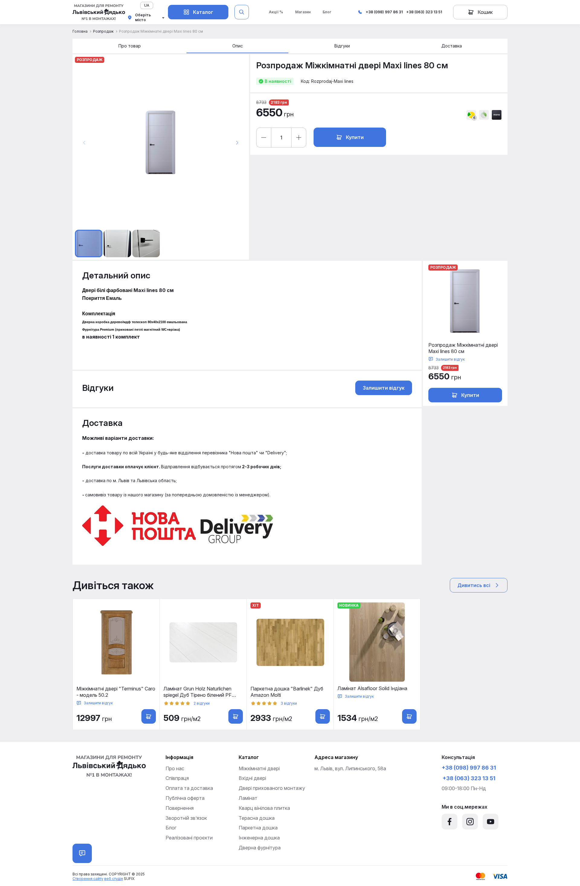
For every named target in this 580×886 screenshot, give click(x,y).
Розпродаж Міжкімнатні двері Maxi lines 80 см (463, 348)
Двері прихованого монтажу (272, 788)
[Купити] (235, 716)
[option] (160, 143)
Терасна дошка (257, 818)
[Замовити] (409, 716)
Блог (327, 12)
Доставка (451, 45)
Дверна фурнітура (260, 848)
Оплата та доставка (189, 788)
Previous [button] (85, 143)
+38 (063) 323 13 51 (424, 12)
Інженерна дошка (259, 838)
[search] (241, 12)
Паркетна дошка (258, 828)
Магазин (303, 12)
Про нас (175, 768)
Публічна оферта (185, 798)
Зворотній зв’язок (186, 818)
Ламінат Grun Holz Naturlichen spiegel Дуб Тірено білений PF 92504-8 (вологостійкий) (197, 692)
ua (146, 5)
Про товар (129, 45)
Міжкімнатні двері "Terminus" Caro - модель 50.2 (115, 692)
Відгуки (342, 45)
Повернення (180, 808)
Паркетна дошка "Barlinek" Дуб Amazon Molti (286, 692)
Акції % (276, 12)
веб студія (113, 878)
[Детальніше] (148, 716)
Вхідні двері (252, 778)
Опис (237, 45)
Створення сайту (87, 878)
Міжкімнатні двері (259, 768)
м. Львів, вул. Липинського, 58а (350, 768)
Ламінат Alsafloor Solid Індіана (372, 688)
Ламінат (248, 798)
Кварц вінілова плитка (264, 808)
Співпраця (177, 778)
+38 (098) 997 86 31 (384, 12)
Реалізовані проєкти (189, 838)
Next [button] (237, 143)
